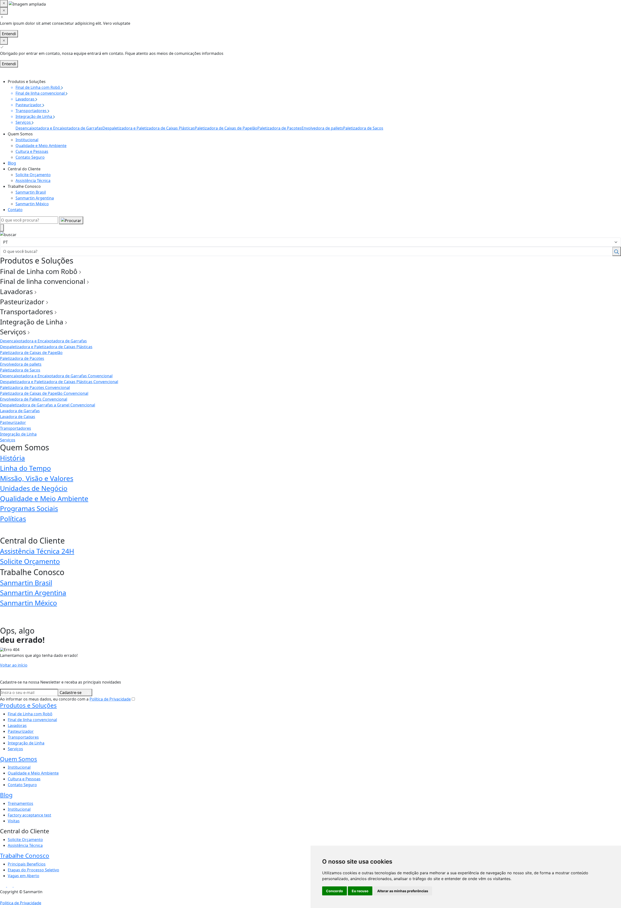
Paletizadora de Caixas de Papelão (226, 128)
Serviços (7, 440)
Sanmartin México (32, 203)
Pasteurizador (13, 422)
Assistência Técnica (33, 180)
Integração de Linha (18, 434)
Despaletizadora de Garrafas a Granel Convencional (47, 405)
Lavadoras (17, 725)
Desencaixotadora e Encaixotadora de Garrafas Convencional (56, 376)
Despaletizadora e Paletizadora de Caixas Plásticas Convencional (59, 381)
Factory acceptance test (29, 815)
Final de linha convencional (32, 719)
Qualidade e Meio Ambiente (41, 145)
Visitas (14, 821)
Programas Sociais (29, 508)
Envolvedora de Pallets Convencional (33, 399)
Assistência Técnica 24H (37, 551)
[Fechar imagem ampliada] (4, 3)
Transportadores (15, 428)
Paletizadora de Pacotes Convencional (35, 387)
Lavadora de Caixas (17, 416)
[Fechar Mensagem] (4, 11)
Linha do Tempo (25, 468)
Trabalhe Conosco (24, 855)
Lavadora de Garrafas (20, 410)
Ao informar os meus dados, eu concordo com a (65, 699)
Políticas (13, 518)
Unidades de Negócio (33, 488)
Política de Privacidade (110, 699)
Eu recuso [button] (360, 891)
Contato (15, 209)
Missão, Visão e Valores (36, 478)
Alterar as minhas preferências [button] (402, 891)
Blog (12, 163)
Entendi (9, 33)
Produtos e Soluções (28, 705)
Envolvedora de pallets (322, 128)
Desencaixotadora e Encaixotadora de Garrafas (59, 128)
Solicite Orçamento (33, 174)
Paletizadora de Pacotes (279, 128)
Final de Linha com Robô (30, 714)
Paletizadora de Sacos (363, 128)
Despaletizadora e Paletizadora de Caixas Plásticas (148, 128)
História (12, 457)
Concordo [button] (334, 891)
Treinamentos (20, 803)
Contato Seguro (30, 157)
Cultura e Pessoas (32, 151)
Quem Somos (18, 759)
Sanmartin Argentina (35, 198)
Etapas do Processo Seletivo (33, 870)
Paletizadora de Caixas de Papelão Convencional (44, 393)
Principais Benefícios (27, 864)
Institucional (27, 139)
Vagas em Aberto (23, 875)
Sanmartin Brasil (31, 192)
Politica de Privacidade (20, 902)
